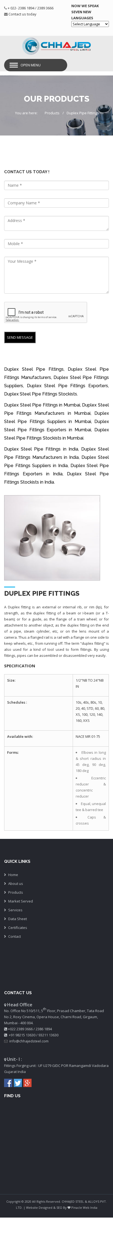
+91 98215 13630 (22, 1034)
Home (13, 874)
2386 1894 (44, 1028)
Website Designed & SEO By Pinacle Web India (61, 1207)
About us (15, 883)
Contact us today (22, 14)
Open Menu (31, 65)
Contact (14, 936)
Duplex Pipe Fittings (83, 112)
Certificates (17, 927)
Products (52, 112)
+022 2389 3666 (20, 1028)
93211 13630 (48, 1034)
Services (15, 909)
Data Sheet (17, 918)
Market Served (20, 901)
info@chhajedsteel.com (29, 1041)
